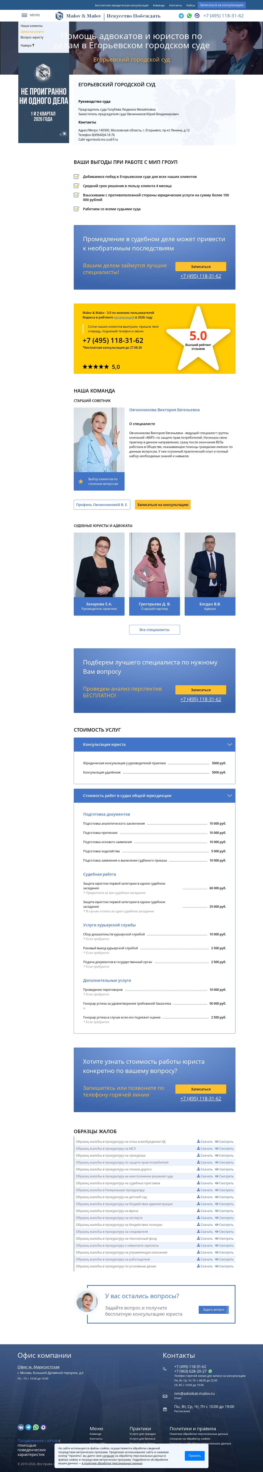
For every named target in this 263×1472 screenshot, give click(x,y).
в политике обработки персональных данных (112, 1463)
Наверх (26, 45)
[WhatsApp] (189, 16)
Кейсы (191, 5)
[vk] (21, 1427)
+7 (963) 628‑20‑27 (191, 1371)
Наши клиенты (32, 26)
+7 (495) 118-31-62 (223, 15)
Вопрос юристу (32, 37)
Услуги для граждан (143, 1434)
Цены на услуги (32, 31)
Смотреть (226, 1141)
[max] (43, 1427)
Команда (159, 5)
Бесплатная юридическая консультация (121, 5)
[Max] (196, 16)
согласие (108, 1456)
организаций (124, 317)
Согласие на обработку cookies (190, 1438)
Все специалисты (155, 629)
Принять (195, 1455)
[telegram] (181, 16)
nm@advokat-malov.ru (194, 1393)
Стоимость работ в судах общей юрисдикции (127, 795)
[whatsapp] (36, 1427)
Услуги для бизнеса (142, 1438)
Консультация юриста (104, 744)
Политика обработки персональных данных (199, 1434)
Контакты (175, 5)
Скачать (206, 1141)
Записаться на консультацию (221, 5)
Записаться (201, 266)
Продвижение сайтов (38, 1440)
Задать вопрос (214, 1309)
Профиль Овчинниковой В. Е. (102, 504)
